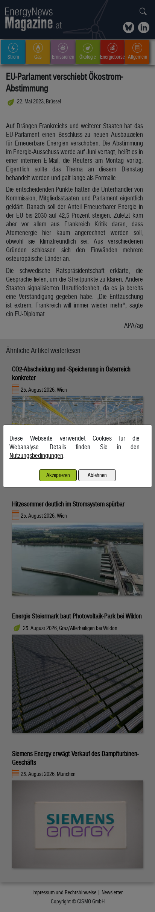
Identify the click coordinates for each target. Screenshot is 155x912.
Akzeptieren (58, 475)
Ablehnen (97, 475)
